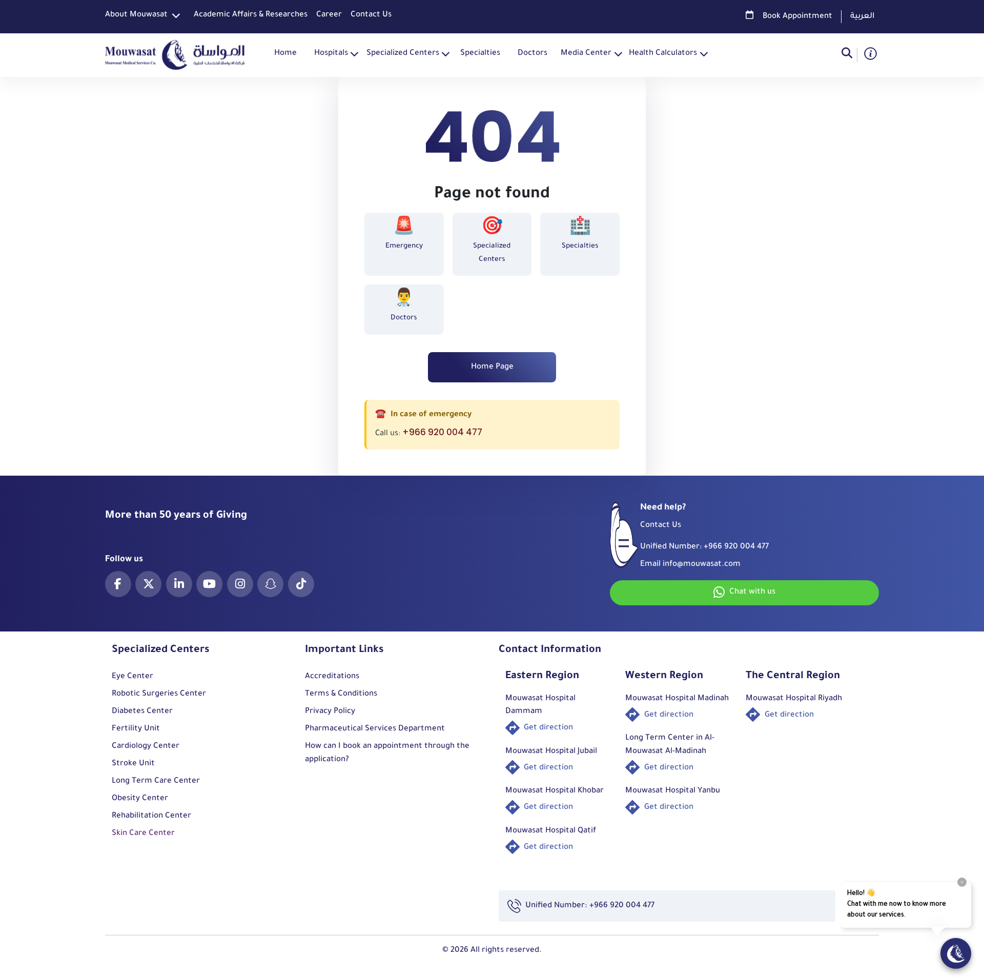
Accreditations (332, 676)
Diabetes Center (142, 711)
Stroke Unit (133, 764)
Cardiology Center (145, 746)
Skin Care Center (143, 833)
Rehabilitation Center (151, 816)
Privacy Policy (330, 711)
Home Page (492, 367)
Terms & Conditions (341, 694)
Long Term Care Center (156, 781)
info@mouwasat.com (702, 564)
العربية (862, 16)
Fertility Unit (136, 729)
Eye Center (132, 676)
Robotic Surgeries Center (159, 694)
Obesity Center (140, 798)
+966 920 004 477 (442, 432)
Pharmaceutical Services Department (375, 729)
